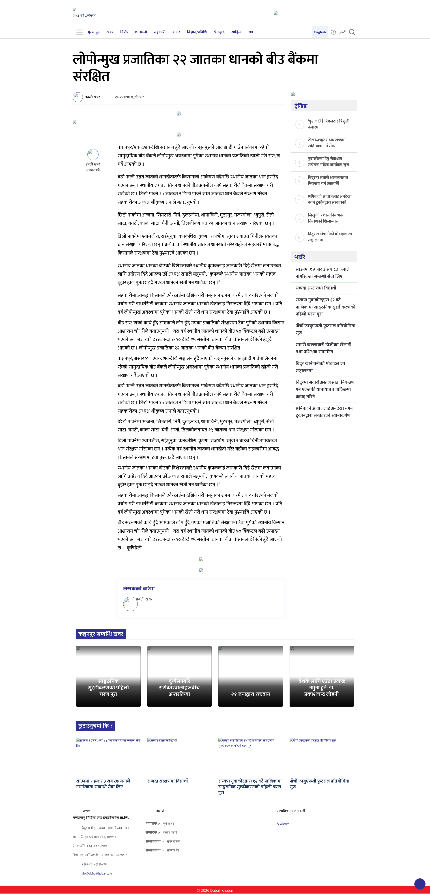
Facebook (282, 823)
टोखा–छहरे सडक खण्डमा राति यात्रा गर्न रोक (327, 142)
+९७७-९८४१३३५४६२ (94, 864)
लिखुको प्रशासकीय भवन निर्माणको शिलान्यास (326, 218)
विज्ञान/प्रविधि (197, 32)
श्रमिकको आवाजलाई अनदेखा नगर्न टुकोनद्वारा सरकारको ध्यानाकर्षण (330, 199)
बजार (176, 32)
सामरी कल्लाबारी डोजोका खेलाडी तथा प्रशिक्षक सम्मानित (323, 348)
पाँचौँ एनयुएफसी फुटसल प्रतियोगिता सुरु (325, 329)
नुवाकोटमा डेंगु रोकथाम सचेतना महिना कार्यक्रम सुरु (328, 161)
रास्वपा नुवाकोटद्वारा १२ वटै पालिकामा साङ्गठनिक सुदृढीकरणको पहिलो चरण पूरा (325, 307)
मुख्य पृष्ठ (94, 32)
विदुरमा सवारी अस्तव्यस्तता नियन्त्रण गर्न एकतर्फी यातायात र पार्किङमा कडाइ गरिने (328, 180)
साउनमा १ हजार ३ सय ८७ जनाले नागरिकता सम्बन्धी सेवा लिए (323, 273)
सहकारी (160, 32)
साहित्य (236, 32)
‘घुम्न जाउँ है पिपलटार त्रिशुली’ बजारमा (329, 124)
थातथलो (141, 32)
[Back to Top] (420, 884)
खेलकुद (219, 32)
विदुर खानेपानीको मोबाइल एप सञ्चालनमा (330, 236)
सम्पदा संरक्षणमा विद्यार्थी (316, 288)
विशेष (124, 32)
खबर (110, 32)
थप (250, 32)
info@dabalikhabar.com (96, 873)
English (320, 32)
